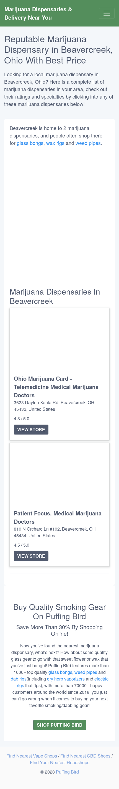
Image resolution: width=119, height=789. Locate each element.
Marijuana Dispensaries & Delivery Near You (39, 13)
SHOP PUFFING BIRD (59, 725)
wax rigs (55, 142)
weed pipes (88, 142)
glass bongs (30, 142)
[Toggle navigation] (107, 13)
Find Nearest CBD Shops (86, 756)
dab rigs (19, 679)
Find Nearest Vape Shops (32, 756)
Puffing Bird (67, 772)
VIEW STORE (31, 429)
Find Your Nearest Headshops (59, 762)
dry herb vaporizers (66, 679)
